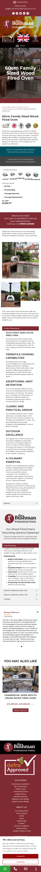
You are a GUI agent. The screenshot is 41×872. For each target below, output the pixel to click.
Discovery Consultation (20, 784)
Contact (22, 823)
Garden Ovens (20, 794)
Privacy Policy (21, 828)
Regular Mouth (13, 109)
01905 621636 (26, 224)
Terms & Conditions (21, 826)
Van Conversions (20, 786)
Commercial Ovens (20, 791)
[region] (20, 854)
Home (4, 107)
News (21, 818)
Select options (20, 710)
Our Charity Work (21, 811)
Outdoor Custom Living (21, 831)
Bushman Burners (21, 796)
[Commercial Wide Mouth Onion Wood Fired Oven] (21, 679)
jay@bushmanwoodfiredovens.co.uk (20, 9)
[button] (20, 328)
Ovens (19, 107)
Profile (21, 816)
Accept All (20, 856)
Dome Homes (21, 813)
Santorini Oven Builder (20, 801)
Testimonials (21, 821)
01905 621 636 (20, 6)
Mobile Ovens (20, 789)
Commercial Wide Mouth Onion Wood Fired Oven (20, 696)
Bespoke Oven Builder (20, 799)
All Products (11, 107)
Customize (21, 862)
